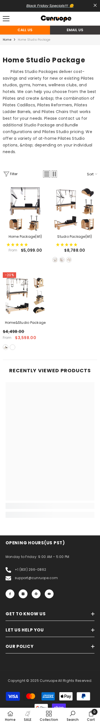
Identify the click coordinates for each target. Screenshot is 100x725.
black (55, 260)
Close (95, 5)
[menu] (6, 18)
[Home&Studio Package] (25, 294)
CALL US (25, 30)
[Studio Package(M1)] (74, 208)
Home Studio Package (34, 40)
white (69, 260)
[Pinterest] (36, 593)
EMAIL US (75, 30)
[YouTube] (49, 593)
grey (62, 260)
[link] (50, 506)
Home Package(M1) (25, 236)
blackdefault (5, 347)
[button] (46, 174)
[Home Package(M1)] (25, 208)
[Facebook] (10, 593)
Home (7, 40)
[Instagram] (23, 593)
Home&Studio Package (25, 322)
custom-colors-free (12, 347)
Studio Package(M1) (74, 236)
